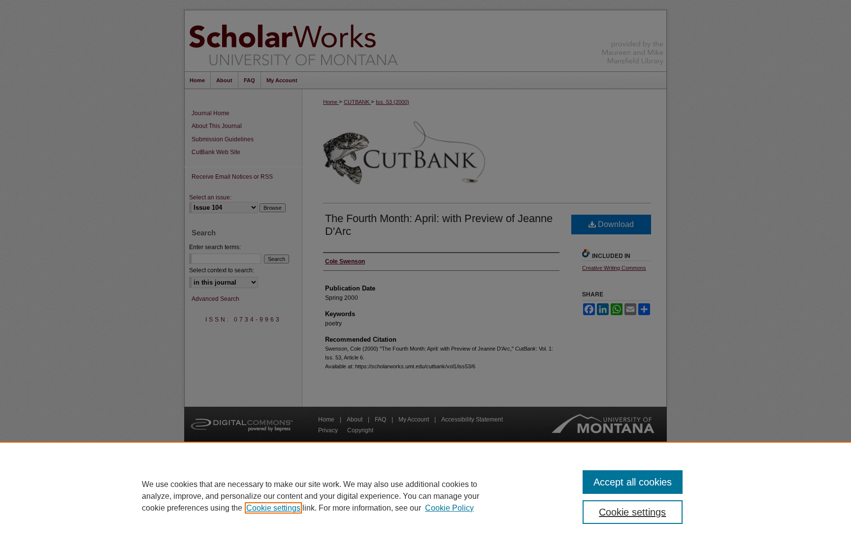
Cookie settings (273, 508)
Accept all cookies (632, 482)
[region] (425, 496)
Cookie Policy (449, 508)
